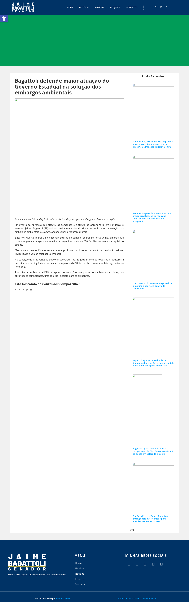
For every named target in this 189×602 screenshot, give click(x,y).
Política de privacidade (128, 598)
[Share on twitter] (19, 290)
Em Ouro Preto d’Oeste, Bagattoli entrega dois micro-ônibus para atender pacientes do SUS (150, 518)
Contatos (131, 7)
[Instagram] (161, 7)
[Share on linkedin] (23, 290)
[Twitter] (129, 564)
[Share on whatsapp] (31, 290)
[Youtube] (166, 7)
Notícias (99, 7)
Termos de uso (148, 598)
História (84, 7)
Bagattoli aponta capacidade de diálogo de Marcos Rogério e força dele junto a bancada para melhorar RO (153, 363)
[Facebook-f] (155, 7)
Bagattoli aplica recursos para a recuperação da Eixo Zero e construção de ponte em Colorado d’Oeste (153, 451)
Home (70, 7)
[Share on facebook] (16, 290)
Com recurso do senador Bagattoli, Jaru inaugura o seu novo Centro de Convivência (153, 286)
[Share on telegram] (27, 290)
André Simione (63, 598)
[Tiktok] (137, 564)
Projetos (115, 7)
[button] (4, 18)
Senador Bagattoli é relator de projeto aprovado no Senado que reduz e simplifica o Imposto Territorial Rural (153, 144)
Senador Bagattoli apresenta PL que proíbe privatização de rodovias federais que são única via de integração (152, 217)
